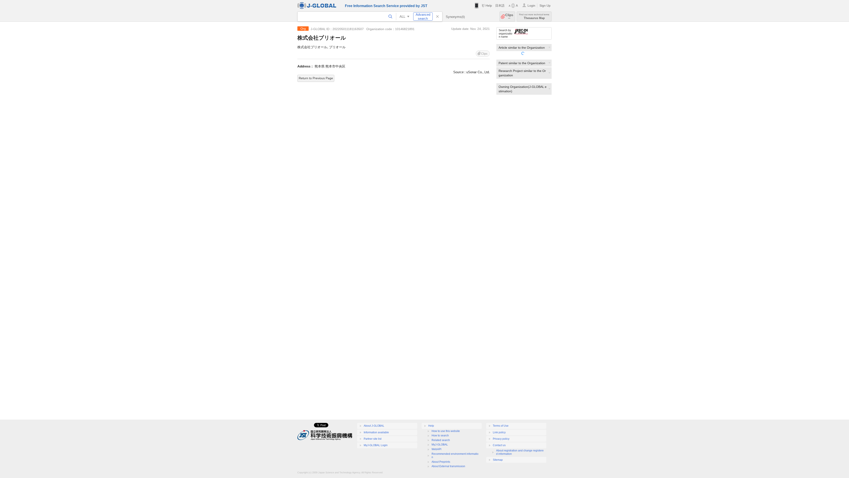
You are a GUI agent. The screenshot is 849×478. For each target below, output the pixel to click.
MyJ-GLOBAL (440, 444)
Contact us (499, 445)
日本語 (500, 5)
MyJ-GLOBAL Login (376, 445)
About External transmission (448, 466)
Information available (376, 432)
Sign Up (545, 5)
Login (531, 5)
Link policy (499, 432)
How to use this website (446, 431)
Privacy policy (501, 438)
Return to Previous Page (316, 78)
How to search (440, 435)
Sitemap (498, 459)
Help (489, 5)
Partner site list (372, 438)
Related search (441, 440)
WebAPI (436, 449)
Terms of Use (501, 425)
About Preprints (441, 461)
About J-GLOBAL (374, 425)
